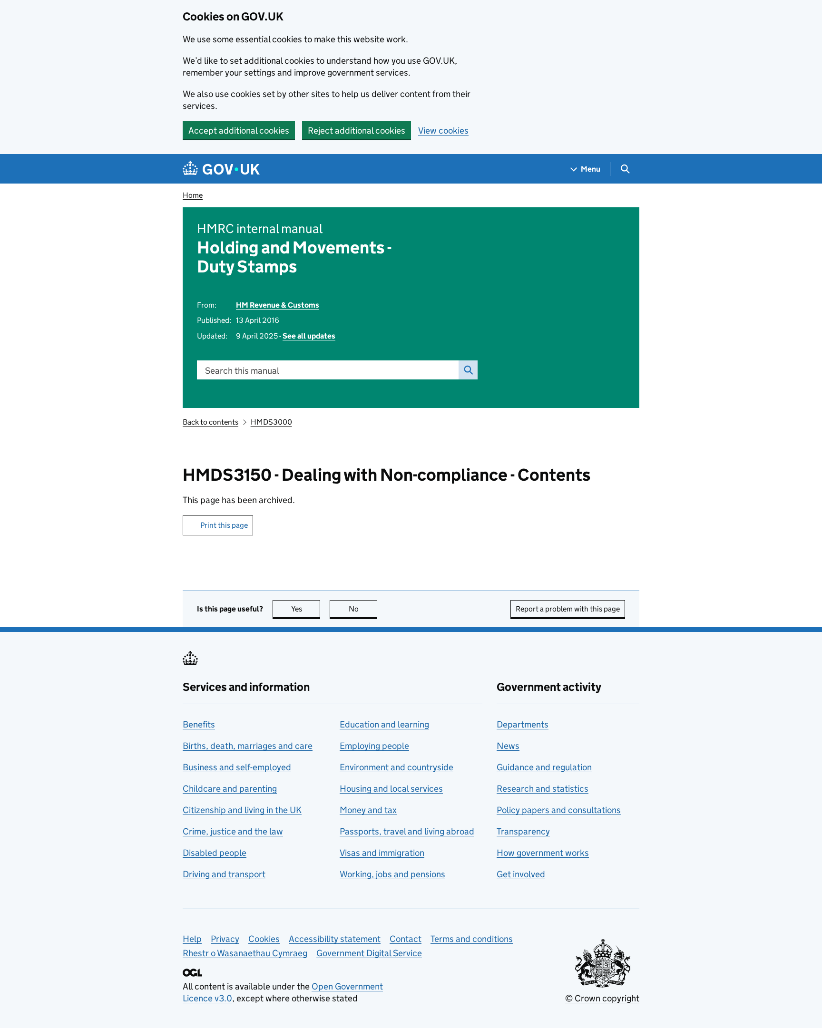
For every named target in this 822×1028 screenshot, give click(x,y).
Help (192, 938)
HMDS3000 (271, 422)
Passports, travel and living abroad (407, 831)
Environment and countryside (396, 767)
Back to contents (210, 422)
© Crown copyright (602, 998)
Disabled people (214, 852)
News (508, 745)
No (363, 608)
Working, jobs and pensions (392, 874)
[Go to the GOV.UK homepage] (221, 169)
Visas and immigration (382, 852)
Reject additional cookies (356, 130)
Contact (405, 938)
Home (193, 195)
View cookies (443, 130)
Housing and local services (391, 788)
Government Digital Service (369, 953)
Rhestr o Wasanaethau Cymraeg (245, 953)
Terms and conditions (472, 938)
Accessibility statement (335, 938)
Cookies (264, 938)
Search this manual (242, 370)
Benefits (199, 724)
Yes (305, 608)
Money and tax (368, 810)
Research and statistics (542, 788)
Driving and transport (224, 874)
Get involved (521, 874)
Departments (522, 724)
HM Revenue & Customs (277, 305)
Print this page (224, 525)
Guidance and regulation (544, 767)
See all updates (309, 335)
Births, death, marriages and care (248, 745)
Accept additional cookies (238, 130)
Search (468, 369)
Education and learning (384, 724)
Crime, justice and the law (233, 831)
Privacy (225, 938)
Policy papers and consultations (559, 810)
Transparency (523, 831)
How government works (543, 852)
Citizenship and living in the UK (242, 810)
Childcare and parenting (230, 788)
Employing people (374, 745)
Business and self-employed (237, 767)
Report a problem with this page (568, 608)
